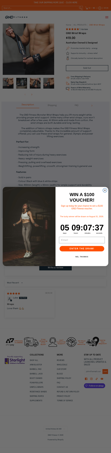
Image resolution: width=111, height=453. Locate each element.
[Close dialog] (105, 190)
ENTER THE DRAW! (82, 248)
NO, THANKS (82, 257)
